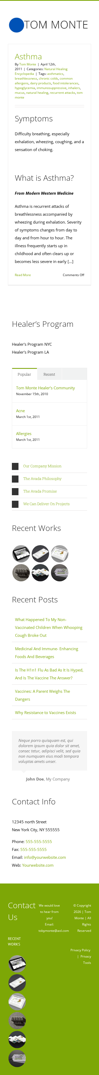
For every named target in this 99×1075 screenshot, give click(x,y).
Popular (24, 374)
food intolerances (65, 83)
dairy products (40, 83)
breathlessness (26, 78)
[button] (49, 466)
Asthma (28, 56)
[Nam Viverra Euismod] (21, 572)
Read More (23, 275)
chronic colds (48, 78)
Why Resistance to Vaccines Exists (45, 712)
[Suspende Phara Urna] (59, 572)
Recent (49, 374)
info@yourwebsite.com (45, 857)
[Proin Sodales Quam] (59, 553)
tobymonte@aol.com (54, 930)
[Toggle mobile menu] (89, 35)
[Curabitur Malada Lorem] (40, 572)
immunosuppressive (52, 88)
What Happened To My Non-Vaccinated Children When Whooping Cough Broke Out (48, 627)
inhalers (74, 88)
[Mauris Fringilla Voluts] (40, 553)
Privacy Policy (80, 950)
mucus (20, 92)
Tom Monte (27, 64)
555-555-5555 (39, 841)
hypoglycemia (25, 88)
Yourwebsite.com (38, 865)
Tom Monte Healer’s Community (45, 387)
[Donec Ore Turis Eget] (21, 553)
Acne (20, 410)
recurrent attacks (62, 92)
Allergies (23, 433)
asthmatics (55, 73)
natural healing (37, 92)
